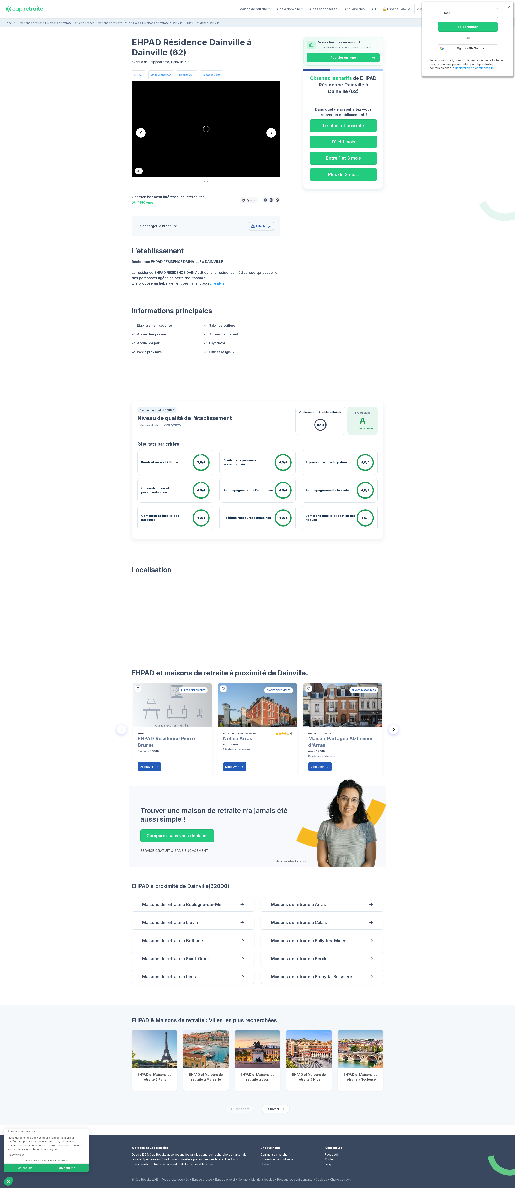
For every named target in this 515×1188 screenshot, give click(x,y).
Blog (328, 1164)
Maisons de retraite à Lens (169, 976)
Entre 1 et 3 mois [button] (343, 158)
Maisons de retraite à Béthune (172, 940)
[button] (265, 200)
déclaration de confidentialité (474, 68)
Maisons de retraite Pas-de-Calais (119, 23)
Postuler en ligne (343, 57)
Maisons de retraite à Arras (298, 904)
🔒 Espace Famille (396, 9)
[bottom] (138, 688)
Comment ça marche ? (275, 1154)
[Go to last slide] (141, 133)
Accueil (11, 23)
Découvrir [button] (147, 766)
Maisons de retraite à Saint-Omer (175, 958)
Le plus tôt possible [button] (343, 125)
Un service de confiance (277, 1159)
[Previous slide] (121, 729)
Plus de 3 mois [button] (343, 174)
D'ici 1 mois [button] (343, 141)
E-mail (445, 13)
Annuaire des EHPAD (360, 9)
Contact (266, 1164)
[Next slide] (271, 133)
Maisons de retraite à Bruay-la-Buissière (311, 976)
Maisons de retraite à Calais (299, 922)
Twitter (329, 1159)
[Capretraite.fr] (24, 9)
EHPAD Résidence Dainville (202, 23)
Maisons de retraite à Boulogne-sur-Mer (182, 904)
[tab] (204, 181)
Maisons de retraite (32, 23)
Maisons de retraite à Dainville (163, 23)
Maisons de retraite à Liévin (170, 922)
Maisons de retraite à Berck (299, 958)
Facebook (332, 1154)
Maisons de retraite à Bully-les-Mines (308, 940)
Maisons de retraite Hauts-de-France (70, 23)
